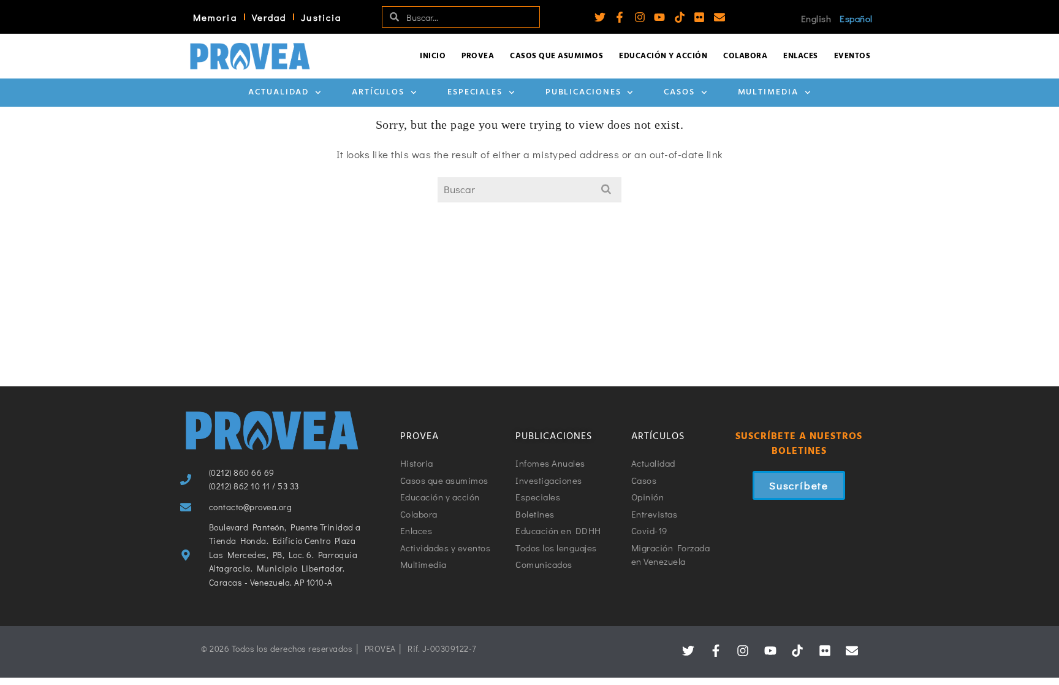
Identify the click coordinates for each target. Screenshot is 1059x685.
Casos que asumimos (556, 56)
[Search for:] (529, 189)
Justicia (321, 17)
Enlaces (800, 56)
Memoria (215, 17)
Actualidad (278, 92)
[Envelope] (719, 17)
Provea (477, 56)
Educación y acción (663, 56)
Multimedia (768, 92)
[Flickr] (699, 17)
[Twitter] (599, 17)
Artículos (378, 92)
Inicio (433, 56)
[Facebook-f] (619, 17)
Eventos (852, 56)
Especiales (475, 92)
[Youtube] (659, 17)
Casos (679, 92)
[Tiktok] (679, 17)
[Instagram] (639, 17)
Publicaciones (583, 92)
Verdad (269, 17)
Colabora (745, 56)
